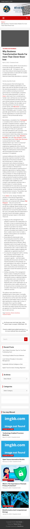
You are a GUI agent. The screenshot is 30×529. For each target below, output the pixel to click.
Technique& (23, 120)
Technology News (8, 429)
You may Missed (8, 412)
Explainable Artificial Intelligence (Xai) (12, 364)
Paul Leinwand (18, 137)
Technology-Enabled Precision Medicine (13, 355)
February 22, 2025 (7, 461)
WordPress (20, 526)
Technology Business (9, 48)
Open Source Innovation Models (13, 459)
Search (26, 339)
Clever (12, 313)
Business (8, 313)
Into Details (19, 522)
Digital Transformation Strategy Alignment (13, 367)
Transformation (6, 314)
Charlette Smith (14, 62)
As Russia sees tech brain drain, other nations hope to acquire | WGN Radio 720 (15, 323)
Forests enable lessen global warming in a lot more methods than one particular (14, 330)
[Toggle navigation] (3, 18)
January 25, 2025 (7, 514)
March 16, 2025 (6, 437)
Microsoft (16, 106)
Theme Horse (17, 524)
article (7, 196)
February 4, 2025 (6, 488)
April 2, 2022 (5, 62)
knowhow (17, 313)
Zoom (4, 96)
